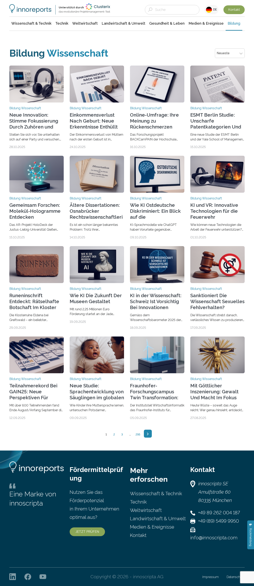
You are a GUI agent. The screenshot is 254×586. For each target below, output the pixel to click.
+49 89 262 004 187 (219, 512)
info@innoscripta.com (214, 538)
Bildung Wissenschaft (25, 108)
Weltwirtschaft (146, 510)
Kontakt (234, 10)
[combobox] (229, 53)
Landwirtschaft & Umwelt (158, 518)
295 (138, 434)
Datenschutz (236, 577)
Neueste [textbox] (223, 53)
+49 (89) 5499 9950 (218, 521)
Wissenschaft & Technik (156, 493)
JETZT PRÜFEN (87, 532)
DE (214, 9)
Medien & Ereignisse (152, 527)
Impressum (210, 577)
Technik (138, 502)
